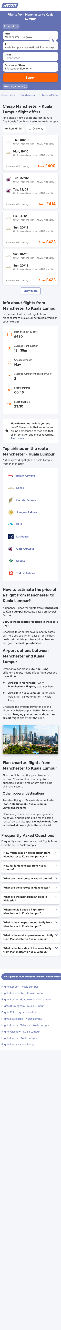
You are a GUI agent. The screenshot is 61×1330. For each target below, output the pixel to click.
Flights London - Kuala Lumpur (19, 986)
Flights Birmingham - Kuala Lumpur (22, 1006)
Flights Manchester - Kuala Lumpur (22, 993)
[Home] (10, 5)
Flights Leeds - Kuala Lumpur (18, 1044)
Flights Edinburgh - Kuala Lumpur (21, 1012)
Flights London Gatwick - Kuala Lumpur (25, 1025)
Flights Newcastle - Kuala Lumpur (21, 1018)
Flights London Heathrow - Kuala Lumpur (26, 999)
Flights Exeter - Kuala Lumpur (19, 1038)
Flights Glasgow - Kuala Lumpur (20, 1031)
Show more (31, 290)
